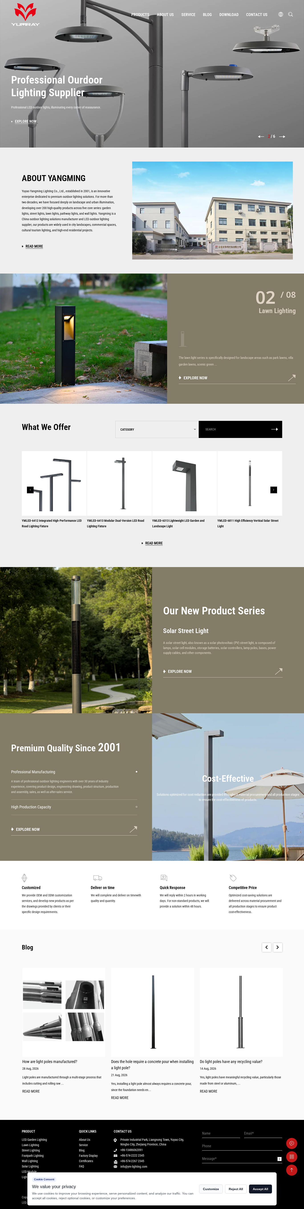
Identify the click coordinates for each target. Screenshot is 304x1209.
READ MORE (30, 1091)
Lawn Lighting (30, 1145)
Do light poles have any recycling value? (230, 1061)
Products (140, 14)
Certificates (86, 1161)
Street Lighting (31, 1150)
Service (188, 14)
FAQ (81, 1166)
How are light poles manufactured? (49, 1061)
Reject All (236, 1189)
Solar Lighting (30, 1166)
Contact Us (257, 14)
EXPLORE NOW (195, 378)
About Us (165, 14)
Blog (207, 14)
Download (229, 14)
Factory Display (88, 1155)
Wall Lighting (30, 1161)
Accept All (260, 1189)
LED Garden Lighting (34, 1139)
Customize (211, 1189)
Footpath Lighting (33, 1155)
